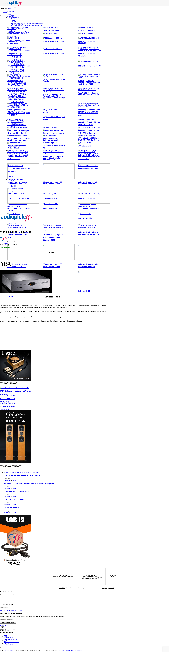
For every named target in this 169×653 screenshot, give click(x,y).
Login (5, 13)
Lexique (112, 576)
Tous (12, 15)
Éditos (9, 8)
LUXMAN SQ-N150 (14, 53)
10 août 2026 (4, 394)
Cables (13, 20)
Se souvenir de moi (8, 604)
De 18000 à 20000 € (17, 72)
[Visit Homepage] (12, 5)
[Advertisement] (32, 335)
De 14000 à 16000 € (17, 69)
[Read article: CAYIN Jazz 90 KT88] (53, 395)
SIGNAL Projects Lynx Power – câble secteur (18, 33)
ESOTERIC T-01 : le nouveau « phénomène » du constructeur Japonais (29, 483)
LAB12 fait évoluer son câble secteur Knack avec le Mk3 (23, 475)
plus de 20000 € (16, 73)
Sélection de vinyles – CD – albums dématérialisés (53, 183)
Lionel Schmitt (14, 242)
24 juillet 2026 (4, 402)
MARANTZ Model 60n (86, 31)
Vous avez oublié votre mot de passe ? (12, 610)
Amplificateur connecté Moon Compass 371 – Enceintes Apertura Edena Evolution (89, 111)
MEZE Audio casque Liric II (88, 138)
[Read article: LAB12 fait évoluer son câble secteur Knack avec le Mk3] (55, 472)
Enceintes (14, 22)
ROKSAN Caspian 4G (86, 131)
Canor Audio (78, 651)
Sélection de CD (84, 291)
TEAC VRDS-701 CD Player (53, 53)
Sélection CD (8, 643)
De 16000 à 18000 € (17, 102)
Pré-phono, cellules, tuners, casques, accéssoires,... (27, 26)
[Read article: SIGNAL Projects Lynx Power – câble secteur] (53, 388)
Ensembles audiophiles (14, 55)
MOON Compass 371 (51, 208)
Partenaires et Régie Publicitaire (63, 576)
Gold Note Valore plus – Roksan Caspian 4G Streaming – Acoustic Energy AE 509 (54, 97)
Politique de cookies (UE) (91, 576)
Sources (13, 26)
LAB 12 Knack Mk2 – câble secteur (16, 492)
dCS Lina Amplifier (85, 218)
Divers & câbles (16, 122)
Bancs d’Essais (8, 638)
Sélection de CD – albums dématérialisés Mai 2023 (17, 183)
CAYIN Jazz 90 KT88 (51, 31)
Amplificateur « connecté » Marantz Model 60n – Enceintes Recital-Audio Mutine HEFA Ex (17, 97)
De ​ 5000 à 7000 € (17, 63)
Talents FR (10, 296)
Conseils (10, 119)
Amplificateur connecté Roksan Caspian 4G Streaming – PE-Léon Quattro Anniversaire (18, 112)
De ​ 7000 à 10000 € (17, 65)
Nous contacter (63, 575)
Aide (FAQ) (112, 575)
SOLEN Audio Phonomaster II (18, 50)
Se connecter (4, 625)
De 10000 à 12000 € (17, 66)
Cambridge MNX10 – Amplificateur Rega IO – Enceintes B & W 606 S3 (16, 82)
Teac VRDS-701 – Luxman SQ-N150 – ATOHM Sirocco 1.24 (88, 94)
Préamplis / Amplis (17, 24)
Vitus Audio (111, 588)
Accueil (2, 228)
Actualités (10, 11)
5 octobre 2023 (4, 243)
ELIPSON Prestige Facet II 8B (89, 66)
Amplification (15, 19)
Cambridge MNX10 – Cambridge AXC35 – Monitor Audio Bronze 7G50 (89, 122)
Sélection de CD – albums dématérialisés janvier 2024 (88, 156)
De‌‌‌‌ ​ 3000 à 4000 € (17, 60)
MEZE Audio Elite (14, 146)
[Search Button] (15, 7)
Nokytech (104, 588)
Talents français (8, 645)
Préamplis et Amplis (17, 125)
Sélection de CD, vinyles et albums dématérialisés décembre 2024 (53, 237)
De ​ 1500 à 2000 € (17, 58)
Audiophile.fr (62, 588)
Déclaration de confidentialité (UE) (91, 578)
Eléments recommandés (15, 120)
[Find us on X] (0, 648)
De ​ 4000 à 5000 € (17, 62)
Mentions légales (91, 575)
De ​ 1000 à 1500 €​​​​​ (17, 56)
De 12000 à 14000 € (17, 68)
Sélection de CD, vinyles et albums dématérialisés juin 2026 (17, 234)
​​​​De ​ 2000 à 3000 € (17, 59)
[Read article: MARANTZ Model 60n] (53, 403)
